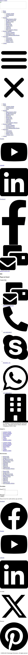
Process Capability (7, 31)
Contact (5, 43)
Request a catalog (7, 440)
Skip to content (3, 0)
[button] (14, 73)
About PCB (9, 38)
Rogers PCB (9, 24)
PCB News (5, 36)
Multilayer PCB (9, 21)
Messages (2, 494)
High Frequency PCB (11, 19)
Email (1, 489)
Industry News (9, 40)
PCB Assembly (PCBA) (11, 29)
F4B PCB (8, 27)
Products (5, 17)
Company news (9, 42)
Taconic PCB (9, 25)
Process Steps (6, 436)
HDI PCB (8, 23)
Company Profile (10, 13)
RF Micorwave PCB (11, 20)
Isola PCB (8, 28)
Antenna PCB (6, 467)
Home (4, 11)
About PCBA (9, 39)
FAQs (7, 16)
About (4, 12)
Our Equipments (10, 15)
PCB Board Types (10, 34)
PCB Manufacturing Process (12, 35)
